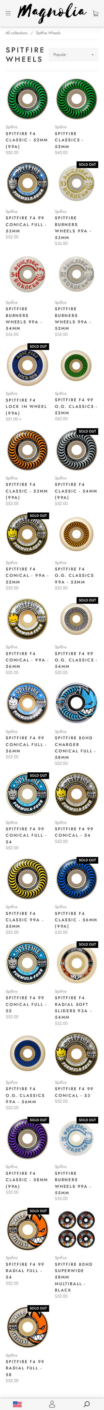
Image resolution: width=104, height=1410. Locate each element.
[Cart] (95, 13)
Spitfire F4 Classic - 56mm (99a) (76, 920)
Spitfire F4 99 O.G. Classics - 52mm (76, 406)
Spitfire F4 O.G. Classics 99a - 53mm (74, 575)
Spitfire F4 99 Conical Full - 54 (26, 835)
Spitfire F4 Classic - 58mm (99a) (27, 1179)
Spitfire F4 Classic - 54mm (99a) (76, 490)
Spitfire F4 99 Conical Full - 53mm (26, 224)
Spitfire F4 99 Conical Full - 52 (26, 1004)
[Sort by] (73, 54)
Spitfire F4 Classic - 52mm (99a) (27, 140)
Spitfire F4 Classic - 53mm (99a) (27, 490)
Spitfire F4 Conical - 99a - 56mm (27, 660)
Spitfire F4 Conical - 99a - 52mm (27, 575)
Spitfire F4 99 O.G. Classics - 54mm (76, 660)
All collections (16, 33)
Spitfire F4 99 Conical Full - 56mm (26, 744)
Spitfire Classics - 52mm (69, 140)
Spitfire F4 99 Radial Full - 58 (25, 1368)
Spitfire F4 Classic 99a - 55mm (25, 920)
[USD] (17, 1404)
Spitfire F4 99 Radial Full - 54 (25, 1270)
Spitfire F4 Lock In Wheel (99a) (26, 406)
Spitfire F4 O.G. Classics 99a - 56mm (25, 1095)
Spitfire (11, 127)
